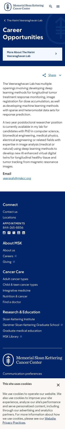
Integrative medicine (17, 290)
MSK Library (11, 336)
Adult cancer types (15, 279)
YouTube (18, 232)
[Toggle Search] (50, 6)
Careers (8, 256)
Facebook (9, 232)
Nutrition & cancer (15, 296)
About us (9, 250)
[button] (32, 54)
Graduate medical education (22, 330)
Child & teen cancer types (20, 284)
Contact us (10, 211)
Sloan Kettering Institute (19, 319)
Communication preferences (22, 373)
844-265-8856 (13, 227)
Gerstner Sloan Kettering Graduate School (31, 325)
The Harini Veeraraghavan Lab (24, 20)
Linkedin (23, 232)
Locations (9, 217)
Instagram (4, 232)
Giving (7, 261)
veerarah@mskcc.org (17, 178)
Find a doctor (12, 302)
